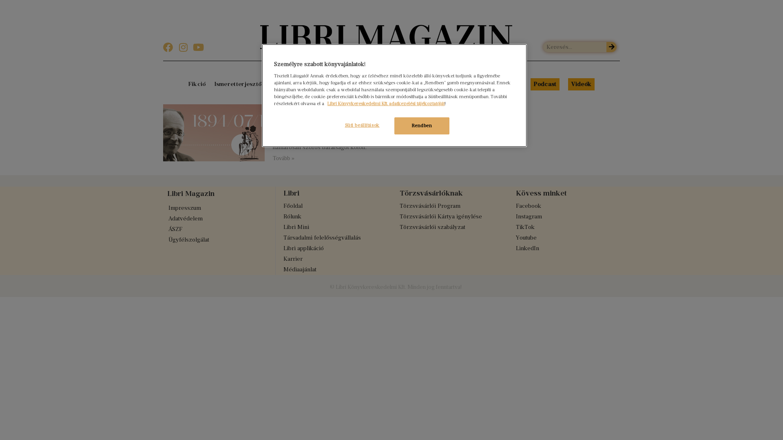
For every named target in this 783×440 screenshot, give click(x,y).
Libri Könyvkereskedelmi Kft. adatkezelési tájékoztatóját (386, 103)
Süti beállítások (362, 125)
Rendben (422, 125)
